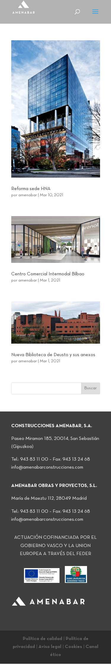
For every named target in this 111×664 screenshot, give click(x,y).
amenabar (27, 195)
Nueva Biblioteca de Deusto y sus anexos (53, 355)
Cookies (73, 647)
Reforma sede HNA (31, 189)
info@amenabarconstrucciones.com (47, 467)
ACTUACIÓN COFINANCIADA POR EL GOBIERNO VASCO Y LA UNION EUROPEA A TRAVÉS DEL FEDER (55, 546)
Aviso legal (49, 647)
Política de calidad (42, 639)
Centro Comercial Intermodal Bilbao (47, 274)
